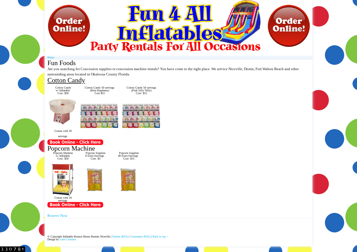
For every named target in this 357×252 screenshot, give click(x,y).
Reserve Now (57, 215)
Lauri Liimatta (68, 239)
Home (50, 57)
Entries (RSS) (120, 236)
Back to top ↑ (160, 236)
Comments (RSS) (140, 236)
